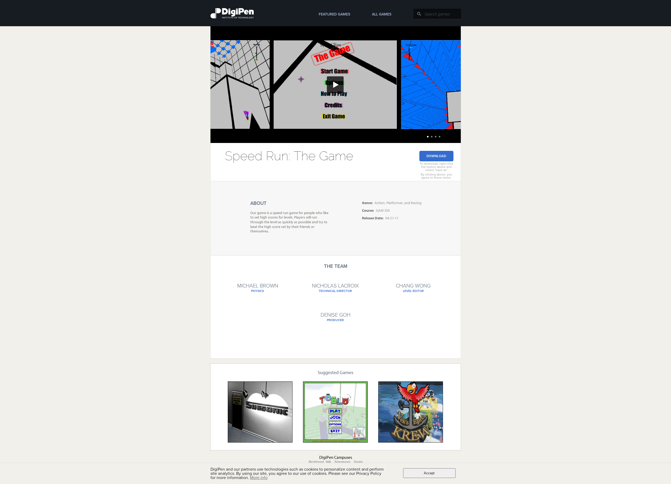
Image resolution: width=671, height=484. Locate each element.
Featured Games (334, 14)
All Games (381, 14)
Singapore (342, 462)
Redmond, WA (320, 462)
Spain (358, 462)
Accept (429, 473)
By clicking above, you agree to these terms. (436, 176)
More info (259, 477)
